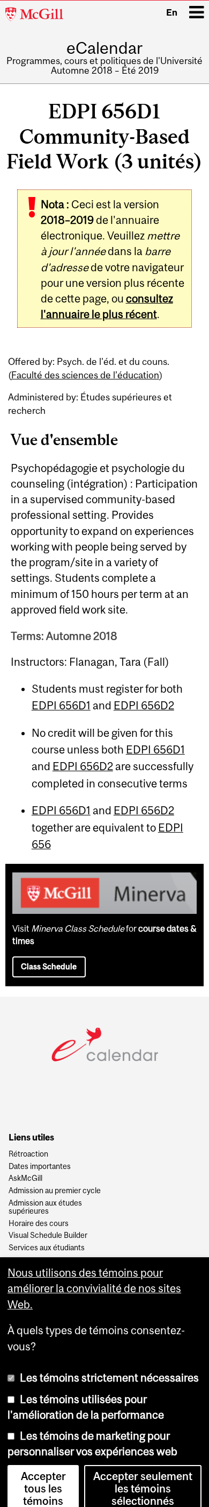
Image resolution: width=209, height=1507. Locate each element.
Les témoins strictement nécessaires (109, 1366)
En (171, 12)
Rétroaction (28, 1154)
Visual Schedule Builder (48, 1235)
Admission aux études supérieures (45, 1207)
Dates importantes (40, 1167)
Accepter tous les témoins (43, 1476)
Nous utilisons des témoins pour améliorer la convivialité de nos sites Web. (94, 1277)
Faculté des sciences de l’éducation (85, 375)
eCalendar (104, 48)
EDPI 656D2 (144, 705)
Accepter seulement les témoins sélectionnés (142, 1476)
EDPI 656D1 (61, 705)
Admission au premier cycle (55, 1191)
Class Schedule (49, 966)
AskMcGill (25, 1178)
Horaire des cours (39, 1224)
